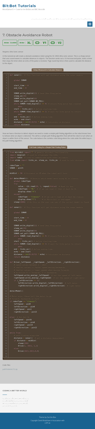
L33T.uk (47, 423)
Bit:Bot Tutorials (19, 6)
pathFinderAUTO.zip (10, 369)
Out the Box (51, 417)
